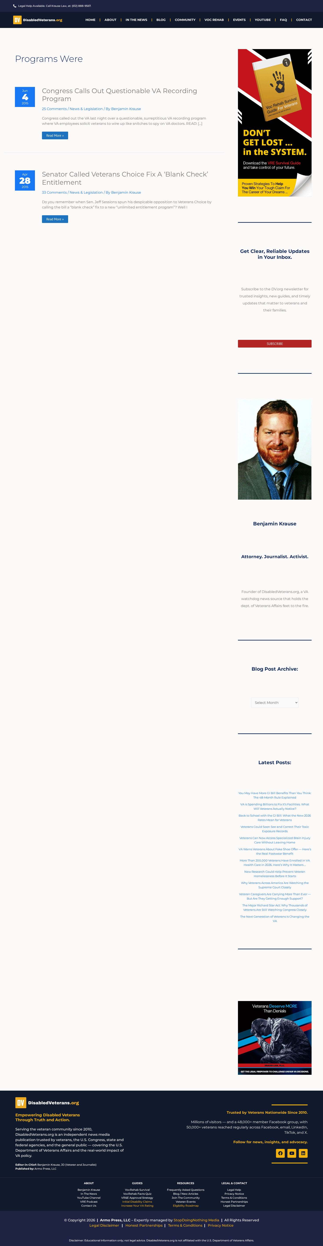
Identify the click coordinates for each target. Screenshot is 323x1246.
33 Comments (54, 192)
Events (239, 20)
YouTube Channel (88, 1197)
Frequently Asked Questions (185, 1189)
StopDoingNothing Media (196, 1220)
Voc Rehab (214, 20)
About (110, 20)
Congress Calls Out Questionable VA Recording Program (119, 95)
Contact (304, 20)
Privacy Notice (234, 1193)
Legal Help (234, 1189)
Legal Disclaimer (234, 1205)
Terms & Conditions (234, 1197)
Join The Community (186, 1197)
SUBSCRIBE (275, 344)
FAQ (283, 20)
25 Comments (54, 109)
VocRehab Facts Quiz (137, 1193)
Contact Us (88, 1205)
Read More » (55, 135)
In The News (136, 20)
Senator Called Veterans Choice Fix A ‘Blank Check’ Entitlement (125, 178)
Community (185, 20)
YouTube (263, 20)
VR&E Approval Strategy (137, 1197)
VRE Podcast (89, 1201)
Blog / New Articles (185, 1193)
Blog (161, 20)
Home (90, 20)
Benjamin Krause (89, 1189)
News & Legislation (86, 109)
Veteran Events (186, 1201)
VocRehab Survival (137, 1189)
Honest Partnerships (234, 1201)
